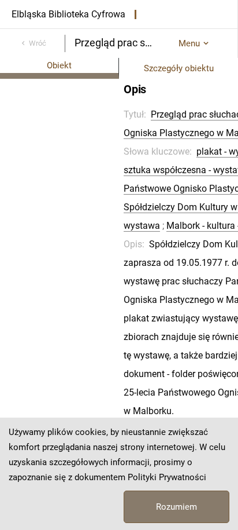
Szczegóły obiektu (179, 68)
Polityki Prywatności (167, 477)
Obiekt (59, 65)
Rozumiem (176, 507)
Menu (189, 43)
